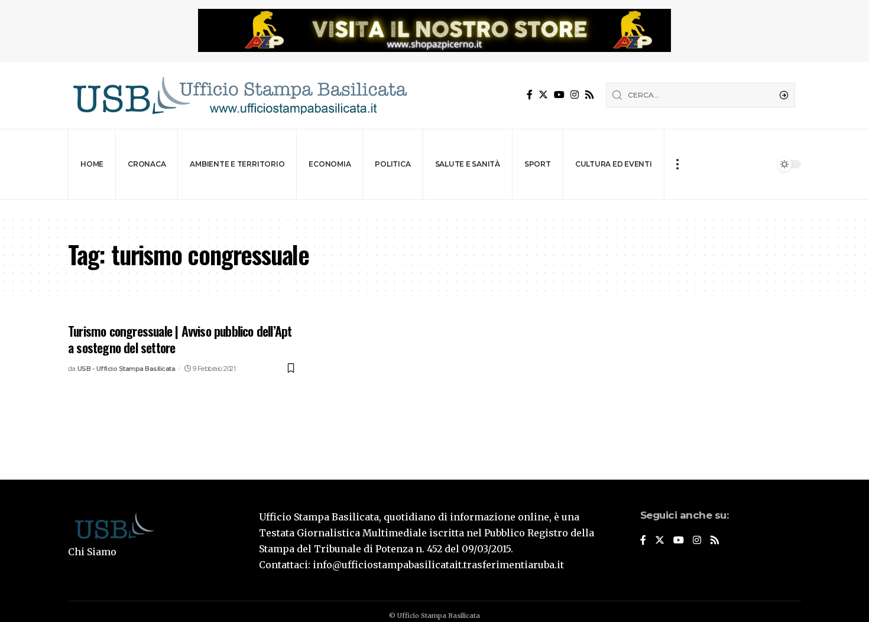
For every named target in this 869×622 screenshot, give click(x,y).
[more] (677, 164)
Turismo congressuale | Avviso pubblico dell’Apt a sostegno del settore (179, 339)
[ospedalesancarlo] (434, 208)
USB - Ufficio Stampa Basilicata (126, 368)
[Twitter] (543, 95)
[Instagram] (575, 95)
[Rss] (589, 95)
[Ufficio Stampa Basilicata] (239, 95)
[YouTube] (559, 95)
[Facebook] (530, 95)
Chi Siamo (92, 552)
